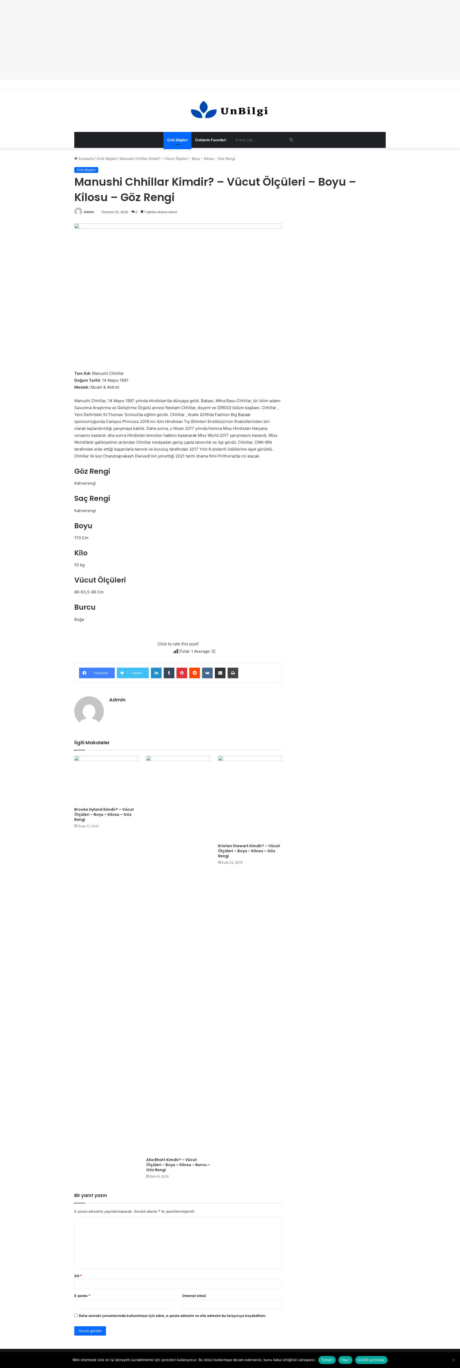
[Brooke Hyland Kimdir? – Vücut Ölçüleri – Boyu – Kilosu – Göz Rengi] (106, 780)
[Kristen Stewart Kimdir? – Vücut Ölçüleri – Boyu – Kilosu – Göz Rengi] (250, 798)
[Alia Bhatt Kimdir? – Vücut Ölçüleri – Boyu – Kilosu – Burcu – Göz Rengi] (178, 955)
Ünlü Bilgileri (177, 140)
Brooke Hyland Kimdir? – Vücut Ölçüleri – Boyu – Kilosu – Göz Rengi (104, 814)
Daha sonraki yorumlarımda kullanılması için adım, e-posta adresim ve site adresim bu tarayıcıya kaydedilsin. (172, 1315)
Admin (89, 212)
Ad (78, 1276)
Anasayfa (85, 158)
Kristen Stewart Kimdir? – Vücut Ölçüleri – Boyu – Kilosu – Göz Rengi (249, 851)
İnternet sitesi (194, 1296)
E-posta (82, 1296)
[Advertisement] (230, 40)
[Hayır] (453, 1360)
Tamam (327, 1360)
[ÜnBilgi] (230, 110)
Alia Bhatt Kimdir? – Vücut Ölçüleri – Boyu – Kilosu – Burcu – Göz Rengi (178, 1164)
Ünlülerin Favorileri (210, 140)
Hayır (345, 1360)
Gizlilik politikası (371, 1360)
